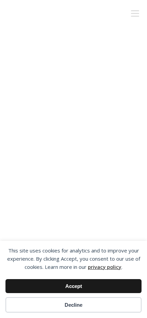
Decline (73, 305)
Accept (73, 286)
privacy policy (104, 266)
